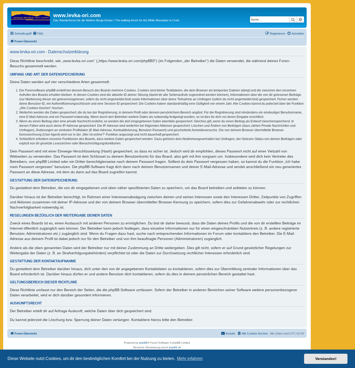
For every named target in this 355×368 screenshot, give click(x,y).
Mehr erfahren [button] (190, 358)
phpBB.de (175, 347)
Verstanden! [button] (326, 359)
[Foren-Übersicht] (31, 17)
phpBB (143, 342)
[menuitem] (38, 33)
